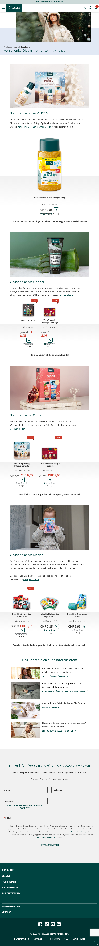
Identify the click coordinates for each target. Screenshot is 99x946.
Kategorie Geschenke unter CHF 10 (34, 126)
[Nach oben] (95, 942)
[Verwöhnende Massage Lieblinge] (49, 308)
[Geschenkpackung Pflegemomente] (21, 448)
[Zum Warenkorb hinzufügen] (56, 209)
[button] (90, 7)
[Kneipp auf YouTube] (53, 923)
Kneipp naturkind (31, 579)
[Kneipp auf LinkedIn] (59, 923)
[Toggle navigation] (3, 7)
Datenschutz (79, 938)
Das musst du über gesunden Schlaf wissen (64, 691)
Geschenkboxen (66, 295)
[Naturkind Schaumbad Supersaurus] (49, 599)
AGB (66, 938)
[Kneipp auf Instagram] (47, 923)
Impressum (54, 938)
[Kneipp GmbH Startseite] (14, 7)
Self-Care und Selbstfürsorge (58, 730)
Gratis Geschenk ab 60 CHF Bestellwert (49, 2)
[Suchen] (85, 7)
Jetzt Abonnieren (49, 845)
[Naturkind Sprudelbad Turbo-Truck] (21, 599)
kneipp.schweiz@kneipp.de (46, 837)
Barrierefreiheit (21, 938)
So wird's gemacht (51, 707)
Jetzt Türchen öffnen (54, 676)
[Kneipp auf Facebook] (40, 923)
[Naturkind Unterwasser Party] (77, 599)
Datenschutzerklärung (77, 832)
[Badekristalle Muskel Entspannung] (49, 164)
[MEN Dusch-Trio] (28, 308)
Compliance (39, 938)
